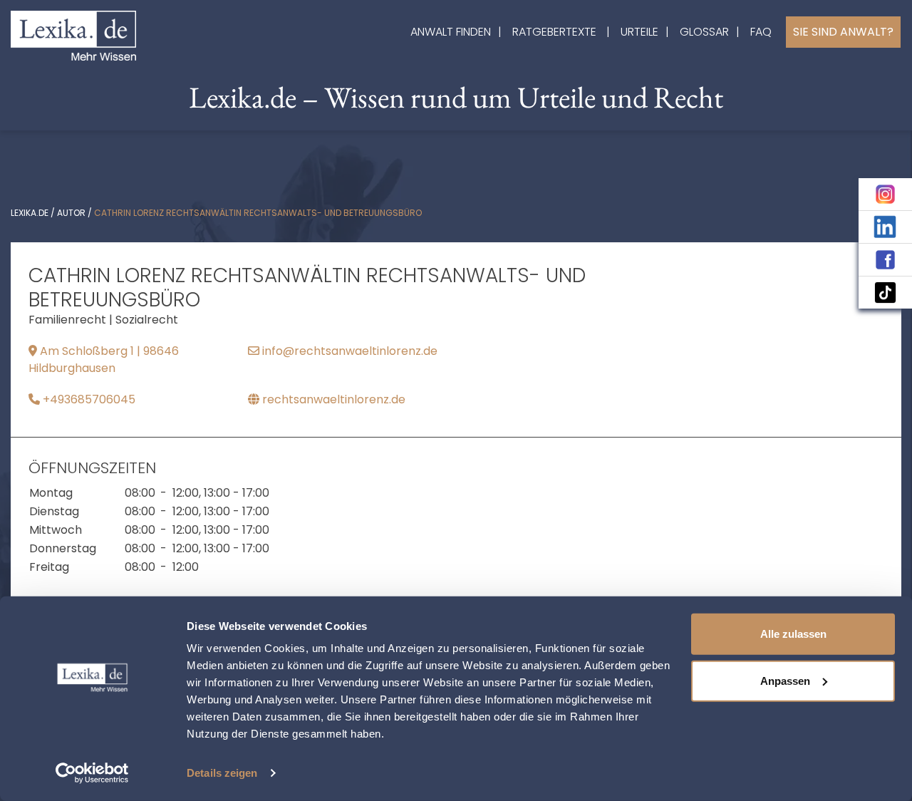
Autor (71, 213)
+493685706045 (87, 399)
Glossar (704, 32)
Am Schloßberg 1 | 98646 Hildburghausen (103, 359)
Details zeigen (222, 773)
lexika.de (29, 213)
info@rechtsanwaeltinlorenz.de (348, 351)
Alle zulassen (793, 634)
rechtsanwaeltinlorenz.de (332, 399)
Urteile (639, 32)
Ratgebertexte (554, 32)
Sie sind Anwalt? (843, 32)
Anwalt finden (450, 32)
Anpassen (785, 680)
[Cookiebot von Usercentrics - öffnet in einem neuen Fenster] (92, 773)
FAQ (761, 32)
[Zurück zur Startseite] (73, 34)
